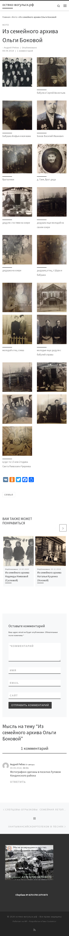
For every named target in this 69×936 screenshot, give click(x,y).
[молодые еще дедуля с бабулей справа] (52, 329)
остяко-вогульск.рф (26, 916)
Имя (13, 670)
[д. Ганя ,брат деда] (52, 158)
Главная (6, 17)
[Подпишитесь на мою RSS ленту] (34, 930)
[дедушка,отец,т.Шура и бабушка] (52, 249)
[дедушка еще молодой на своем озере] (52, 202)
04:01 (26, 768)
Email (14, 683)
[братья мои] (17, 158)
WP (26, 921)
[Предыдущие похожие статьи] (55, 527)
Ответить (18, 781)
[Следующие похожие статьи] (63, 527)
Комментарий (22, 646)
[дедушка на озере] (17, 249)
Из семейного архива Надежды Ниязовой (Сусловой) (17, 576)
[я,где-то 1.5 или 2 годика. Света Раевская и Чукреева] (17, 441)
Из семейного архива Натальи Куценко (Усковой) (49, 576)
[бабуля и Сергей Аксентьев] (52, 72)
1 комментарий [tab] (34, 748)
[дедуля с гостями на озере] (17, 202)
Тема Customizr (49, 921)
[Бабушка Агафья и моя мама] (17, 115)
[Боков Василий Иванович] (52, 115)
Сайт (14, 695)
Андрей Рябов (11, 48)
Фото (14, 17)
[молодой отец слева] (17, 329)
